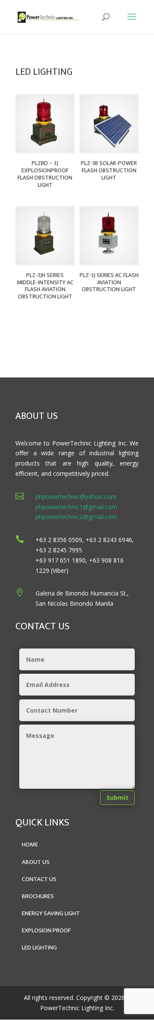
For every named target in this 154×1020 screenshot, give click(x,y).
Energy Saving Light (51, 913)
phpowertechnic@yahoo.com (76, 496)
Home (30, 844)
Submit (117, 797)
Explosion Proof (46, 930)
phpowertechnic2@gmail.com (76, 517)
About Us (36, 862)
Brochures (38, 896)
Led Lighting (39, 947)
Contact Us (39, 879)
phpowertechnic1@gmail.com (76, 507)
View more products (103, 336)
